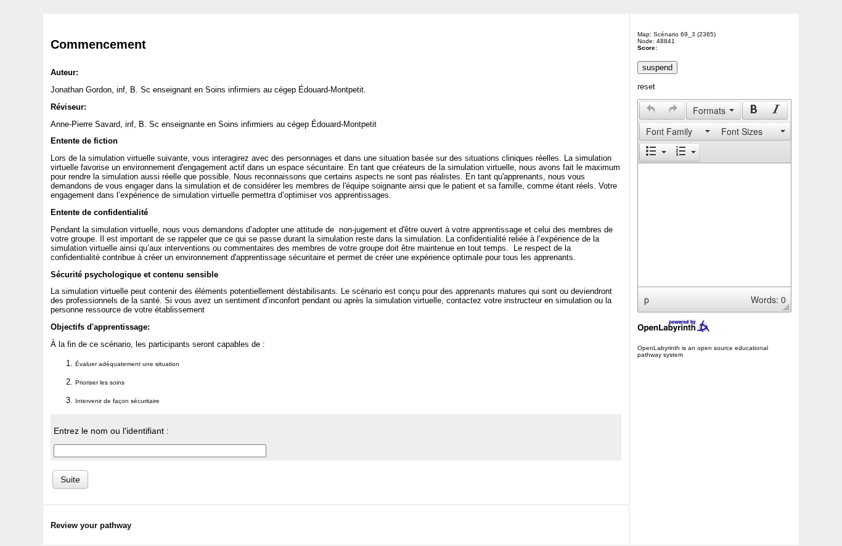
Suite (70, 479)
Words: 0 (768, 299)
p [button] (646, 299)
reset (646, 86)
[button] (650, 110)
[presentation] (651, 110)
